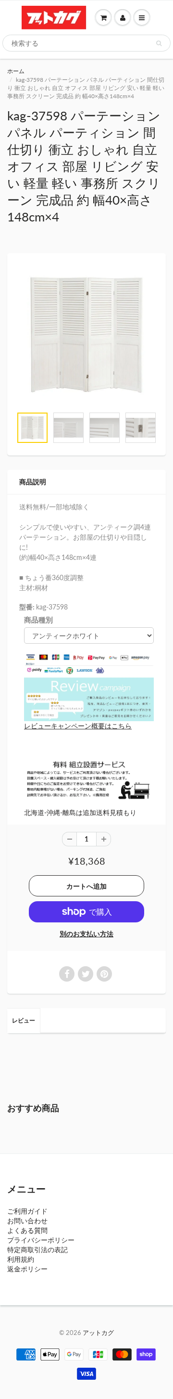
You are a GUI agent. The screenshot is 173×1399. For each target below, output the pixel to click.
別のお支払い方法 (86, 934)
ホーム (16, 71)
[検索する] (159, 43)
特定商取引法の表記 (37, 1249)
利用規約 (20, 1259)
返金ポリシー (27, 1269)
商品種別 (38, 619)
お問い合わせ (27, 1221)
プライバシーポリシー (40, 1240)
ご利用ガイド (27, 1211)
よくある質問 (27, 1230)
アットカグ (98, 1332)
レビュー (23, 1020)
